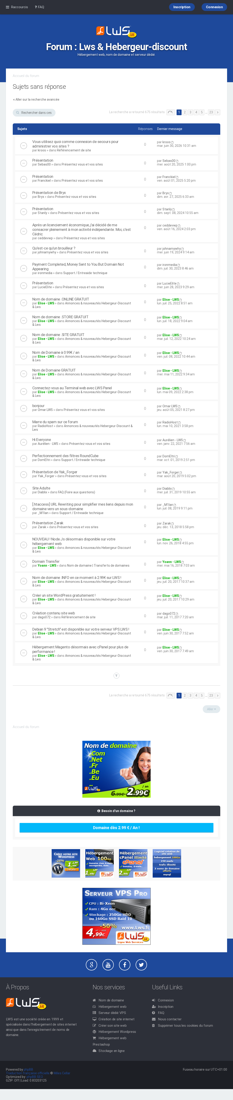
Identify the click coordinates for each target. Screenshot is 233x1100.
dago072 (44, 617)
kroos (42, 150)
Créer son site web (113, 1026)
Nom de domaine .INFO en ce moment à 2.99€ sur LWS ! (76, 577)
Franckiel (44, 180)
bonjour (38, 405)
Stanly (42, 213)
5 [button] (202, 112)
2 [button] (185, 112)
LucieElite (45, 287)
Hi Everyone (41, 439)
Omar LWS (45, 410)
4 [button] (196, 112)
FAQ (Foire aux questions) (76, 492)
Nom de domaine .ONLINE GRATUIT (60, 299)
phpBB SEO (35, 1077)
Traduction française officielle (28, 1073)
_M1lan (43, 513)
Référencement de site (74, 150)
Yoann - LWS (47, 565)
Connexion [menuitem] (214, 7)
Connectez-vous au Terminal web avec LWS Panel (72, 388)
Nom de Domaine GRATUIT (54, 370)
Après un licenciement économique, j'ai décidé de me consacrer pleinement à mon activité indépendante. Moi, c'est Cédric (81, 229)
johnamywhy (47, 252)
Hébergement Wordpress (117, 1032)
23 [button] (211, 112)
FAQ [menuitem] (40, 7)
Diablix (42, 492)
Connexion (166, 1000)
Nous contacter (169, 1019)
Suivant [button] (217, 112)
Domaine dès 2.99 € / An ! (116, 827)
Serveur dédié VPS (112, 1013)
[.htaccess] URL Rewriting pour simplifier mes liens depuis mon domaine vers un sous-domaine (82, 506)
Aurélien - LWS (48, 444)
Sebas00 (44, 164)
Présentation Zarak (47, 523)
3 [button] (190, 112)
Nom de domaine (111, 1000)
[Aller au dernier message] (172, 142)
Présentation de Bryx (49, 192)
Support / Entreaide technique (85, 273)
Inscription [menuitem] (181, 7)
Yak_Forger (46, 476)
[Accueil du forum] (116, 32)
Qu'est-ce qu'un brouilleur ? (53, 248)
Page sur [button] (171, 112)
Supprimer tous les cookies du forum (185, 1026)
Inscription (165, 1007)
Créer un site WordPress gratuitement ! (64, 595)
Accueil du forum (26, 76)
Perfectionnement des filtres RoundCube (65, 455)
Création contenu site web (53, 613)
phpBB (28, 1069)
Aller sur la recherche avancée (37, 99)
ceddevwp (45, 238)
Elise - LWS (46, 303)
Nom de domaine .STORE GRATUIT (60, 317)
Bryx (41, 197)
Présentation (42, 160)
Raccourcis (19, 7)
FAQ (161, 1013)
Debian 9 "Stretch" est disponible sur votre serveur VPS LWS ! (80, 629)
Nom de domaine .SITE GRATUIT (58, 334)
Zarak (42, 527)
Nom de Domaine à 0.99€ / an (55, 352)
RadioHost (45, 426)
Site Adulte (41, 488)
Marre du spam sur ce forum (55, 422)
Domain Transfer (46, 561)
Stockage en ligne (112, 1051)
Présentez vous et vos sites (82, 164)
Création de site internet (116, 1019)
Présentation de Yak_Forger (54, 472)
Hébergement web (112, 1007)
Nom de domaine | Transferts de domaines (98, 565)
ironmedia (45, 273)
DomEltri (44, 460)
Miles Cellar (62, 1073)
